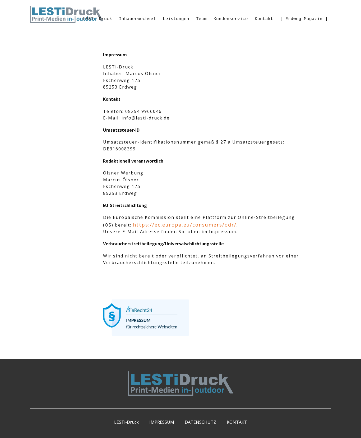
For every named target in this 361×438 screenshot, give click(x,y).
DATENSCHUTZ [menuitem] (200, 422)
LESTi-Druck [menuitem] (97, 19)
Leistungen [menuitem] (176, 19)
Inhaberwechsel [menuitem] (137, 19)
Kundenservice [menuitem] (231, 19)
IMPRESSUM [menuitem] (161, 422)
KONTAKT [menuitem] (237, 422)
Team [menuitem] (201, 19)
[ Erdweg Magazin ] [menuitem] (304, 19)
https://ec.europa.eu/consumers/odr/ (185, 225)
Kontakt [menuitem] (264, 19)
